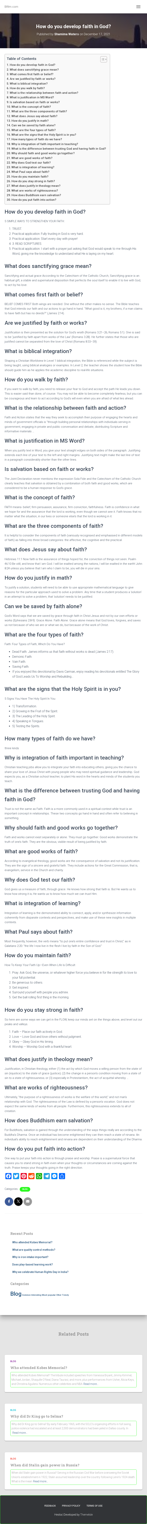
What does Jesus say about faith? (34, 116)
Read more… (90, 1383)
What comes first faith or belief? (31, 74)
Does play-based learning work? (32, 1264)
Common (26, 1295)
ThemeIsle (86, 1514)
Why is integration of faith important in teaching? (44, 144)
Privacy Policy (71, 1505)
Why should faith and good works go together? (43, 153)
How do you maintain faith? (29, 176)
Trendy (65, 1295)
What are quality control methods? (33, 1249)
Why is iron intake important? (30, 1257)
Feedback (50, 1505)
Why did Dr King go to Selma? (36, 1416)
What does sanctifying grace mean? (34, 69)
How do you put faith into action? (33, 200)
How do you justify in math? (30, 120)
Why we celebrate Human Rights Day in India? (40, 1272)
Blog (25, 1189)
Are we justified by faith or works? (33, 79)
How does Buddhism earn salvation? (36, 195)
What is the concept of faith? (31, 107)
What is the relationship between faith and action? (44, 93)
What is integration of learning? (32, 167)
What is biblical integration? (29, 83)
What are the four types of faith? (33, 130)
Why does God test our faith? (31, 162)
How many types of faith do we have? (36, 139)
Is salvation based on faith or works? (35, 102)
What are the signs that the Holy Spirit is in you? (43, 134)
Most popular (49, 1295)
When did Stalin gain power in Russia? (44, 1465)
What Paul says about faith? (30, 172)
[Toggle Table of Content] (101, 59)
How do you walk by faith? (27, 88)
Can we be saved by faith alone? (33, 125)
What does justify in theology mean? (35, 186)
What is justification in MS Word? (32, 97)
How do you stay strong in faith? (33, 181)
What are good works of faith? (31, 158)
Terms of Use (95, 1505)
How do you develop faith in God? (32, 65)
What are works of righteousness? (34, 190)
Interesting (36, 1295)
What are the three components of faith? (39, 111)
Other (58, 1295)
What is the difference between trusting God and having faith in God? (58, 148)
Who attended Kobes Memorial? (32, 1242)
